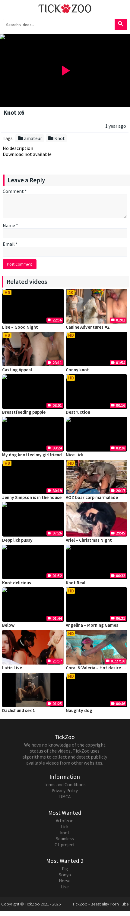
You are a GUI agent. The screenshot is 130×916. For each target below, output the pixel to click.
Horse (65, 881)
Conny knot (77, 370)
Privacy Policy (65, 790)
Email (10, 244)
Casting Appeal (17, 370)
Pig (65, 869)
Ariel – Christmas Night (89, 540)
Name (10, 225)
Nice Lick (75, 455)
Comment (15, 191)
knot (64, 832)
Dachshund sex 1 (18, 710)
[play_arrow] (65, 36)
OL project (65, 845)
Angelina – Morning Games (92, 625)
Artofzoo (65, 820)
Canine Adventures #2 (87, 327)
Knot (56, 138)
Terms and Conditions (65, 784)
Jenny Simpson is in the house (32, 497)
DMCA (65, 796)
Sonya (65, 875)
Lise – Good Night (20, 327)
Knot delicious (16, 583)
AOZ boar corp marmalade (92, 497)
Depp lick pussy (17, 540)
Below (8, 625)
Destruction (78, 412)
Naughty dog (79, 710)
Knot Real (75, 583)
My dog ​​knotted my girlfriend (32, 455)
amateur (29, 138)
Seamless (65, 838)
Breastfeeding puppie (24, 412)
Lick (64, 826)
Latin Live (12, 668)
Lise (65, 887)
